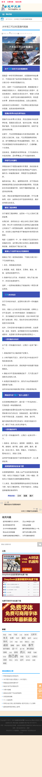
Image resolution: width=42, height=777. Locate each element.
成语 (5, 645)
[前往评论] (39, 691)
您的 (33, 642)
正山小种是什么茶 (29, 521)
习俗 (15, 634)
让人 (28, 656)
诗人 (10, 660)
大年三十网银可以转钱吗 (29, 511)
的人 (22, 652)
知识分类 (18, 2)
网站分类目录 (36, 720)
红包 (4, 656)
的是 (29, 652)
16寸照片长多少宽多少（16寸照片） (15, 679)
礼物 (35, 652)
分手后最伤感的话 (29, 535)
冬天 (5, 637)
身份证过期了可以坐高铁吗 (12, 693)
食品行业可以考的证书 (10, 686)
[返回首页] (39, 685)
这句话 (28, 660)
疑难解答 (21, 723)
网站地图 (15, 723)
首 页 (3, 2)
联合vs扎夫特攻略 (9, 532)
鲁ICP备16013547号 (31, 723)
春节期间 (6, 648)
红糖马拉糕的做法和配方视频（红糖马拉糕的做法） (12, 535)
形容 (21, 642)
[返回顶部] (39, 696)
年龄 (16, 642)
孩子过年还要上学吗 (29, 532)
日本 (7, 294)
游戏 (5, 652)
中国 (10, 634)
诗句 (16, 660)
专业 (4, 635)
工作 (11, 642)
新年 (18, 645)
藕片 (16, 395)
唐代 (23, 638)
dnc (8, 33)
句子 (17, 638)
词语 (5, 660)
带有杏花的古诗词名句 (10, 676)
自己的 (13, 655)
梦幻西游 (30, 648)
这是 (34, 660)
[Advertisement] (21, 756)
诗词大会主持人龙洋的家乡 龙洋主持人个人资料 (19, 703)
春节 (30, 645)
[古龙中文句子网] (21, 7)
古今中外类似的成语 (9, 528)
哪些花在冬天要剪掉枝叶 (12, 504)
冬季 (12, 638)
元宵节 (34, 634)
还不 (21, 660)
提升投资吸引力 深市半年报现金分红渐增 (12, 521)
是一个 (14, 648)
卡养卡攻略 (7, 689)
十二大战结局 (7, 700)
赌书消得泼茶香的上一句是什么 (32, 528)
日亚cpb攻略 (27, 525)
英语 (21, 656)
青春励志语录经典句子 (10, 683)
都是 (4, 663)
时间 (24, 645)
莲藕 (10, 68)
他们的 (26, 634)
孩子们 (35, 638)
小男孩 (21, 733)
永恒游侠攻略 (7, 696)
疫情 (16, 652)
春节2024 (9, 19)
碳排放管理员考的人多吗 (11, 707)
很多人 (27, 642)
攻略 (12, 645)
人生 (21, 634)
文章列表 (10, 2)
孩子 (29, 638)
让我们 (34, 656)
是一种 (22, 649)
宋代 (5, 641)
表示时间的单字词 (9, 525)
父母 (10, 652)
